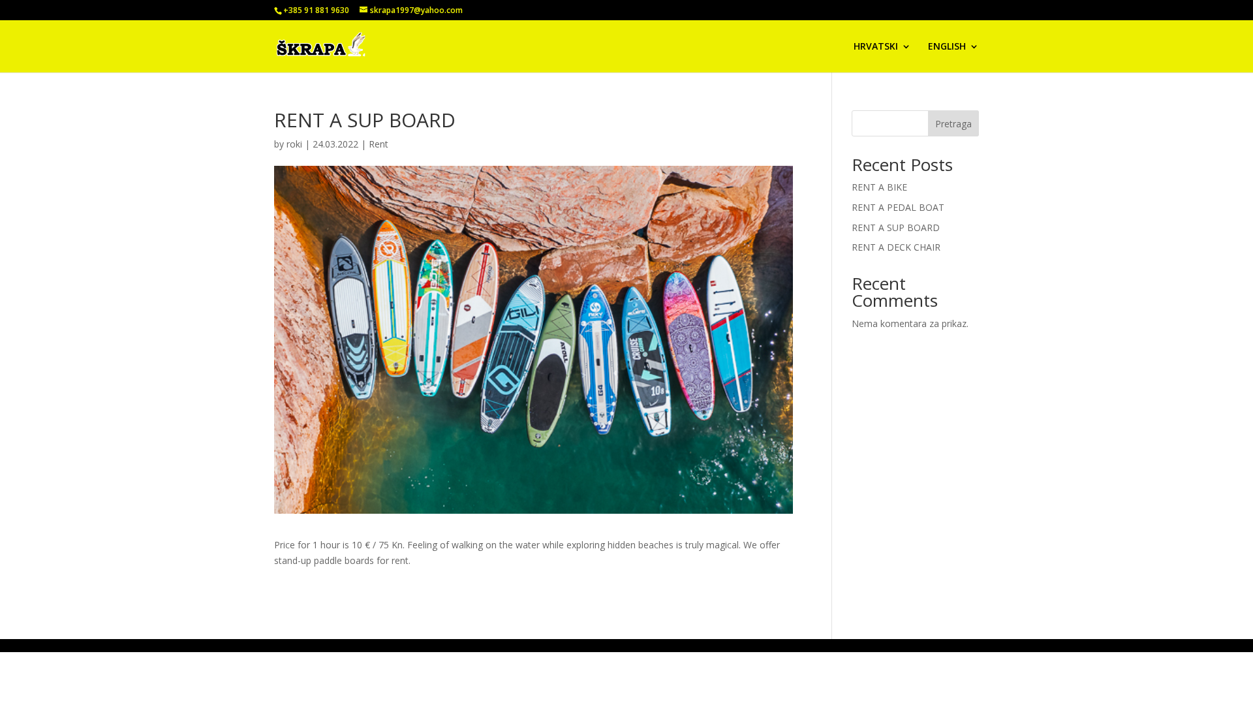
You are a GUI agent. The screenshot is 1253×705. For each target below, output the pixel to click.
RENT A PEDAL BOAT (898, 207)
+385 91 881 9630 (316, 10)
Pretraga (953, 124)
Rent (378, 144)
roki (294, 144)
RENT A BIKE (879, 187)
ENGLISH (947, 47)
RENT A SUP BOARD (896, 227)
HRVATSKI (876, 47)
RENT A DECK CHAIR (896, 247)
